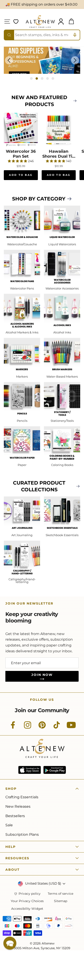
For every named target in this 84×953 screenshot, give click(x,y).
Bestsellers (15, 816)
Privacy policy (30, 894)
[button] (9, 943)
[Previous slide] (9, 60)
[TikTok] (57, 727)
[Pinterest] (42, 727)
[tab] (31, 78)
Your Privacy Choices (27, 901)
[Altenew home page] (40, 21)
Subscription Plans (22, 834)
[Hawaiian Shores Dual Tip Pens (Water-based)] (59, 130)
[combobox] (42, 35)
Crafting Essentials (21, 797)
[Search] (9, 35)
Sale (9, 825)
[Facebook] (13, 727)
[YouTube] (71, 727)
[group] (42, 60)
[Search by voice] (75, 35)
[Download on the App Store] (29, 770)
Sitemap (60, 901)
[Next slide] (75, 60)
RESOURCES (17, 858)
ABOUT (12, 870)
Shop (11, 789)
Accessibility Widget (27, 909)
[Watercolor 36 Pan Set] (21, 130)
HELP (10, 847)
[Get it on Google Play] (54, 770)
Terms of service (60, 894)
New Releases (17, 806)
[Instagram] (27, 727)
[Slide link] (42, 60)
